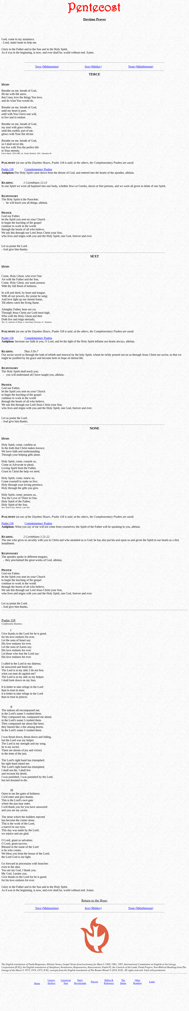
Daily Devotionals (80, 982)
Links (152, 981)
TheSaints (123, 982)
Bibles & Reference (109, 982)
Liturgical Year (66, 982)
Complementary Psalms (38, 169)
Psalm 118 (7, 169)
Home (37, 983)
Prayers (94, 981)
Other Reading (137, 982)
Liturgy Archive (51, 982)
